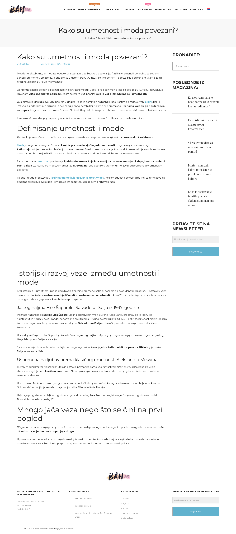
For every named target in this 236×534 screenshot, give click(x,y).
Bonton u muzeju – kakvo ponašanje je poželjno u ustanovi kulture (200, 172)
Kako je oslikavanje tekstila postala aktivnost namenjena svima (201, 198)
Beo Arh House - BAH (46, 64)
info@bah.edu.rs (83, 505)
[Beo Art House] (19, 9)
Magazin (125, 503)
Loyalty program (129, 513)
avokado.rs (68, 528)
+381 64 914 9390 (83, 498)
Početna (90, 38)
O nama (125, 498)
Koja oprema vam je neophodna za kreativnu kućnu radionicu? (203, 102)
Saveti (101, 38)
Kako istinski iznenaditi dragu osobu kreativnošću (202, 124)
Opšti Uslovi (127, 518)
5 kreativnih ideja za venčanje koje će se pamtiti (200, 147)
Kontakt (125, 508)
